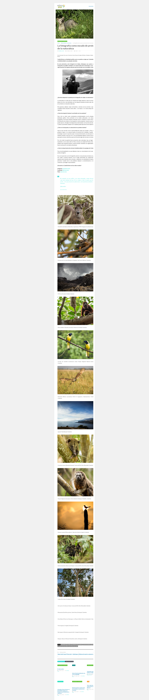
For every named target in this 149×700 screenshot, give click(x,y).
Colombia (68, 644)
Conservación (74, 644)
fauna (93, 644)
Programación (60, 681)
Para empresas (92, 6)
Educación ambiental (87, 644)
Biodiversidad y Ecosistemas (62, 41)
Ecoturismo (80, 644)
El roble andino (60, 669)
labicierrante (65, 170)
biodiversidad (63, 644)
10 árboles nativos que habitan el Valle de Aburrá (92, 672)
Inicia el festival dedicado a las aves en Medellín (78, 674)
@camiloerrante (66, 168)
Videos (74, 665)
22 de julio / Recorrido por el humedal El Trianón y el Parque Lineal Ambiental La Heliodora (63, 691)
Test (88, 681)
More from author (69, 661)
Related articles (61, 661)
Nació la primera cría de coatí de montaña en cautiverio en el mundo (78, 689)
